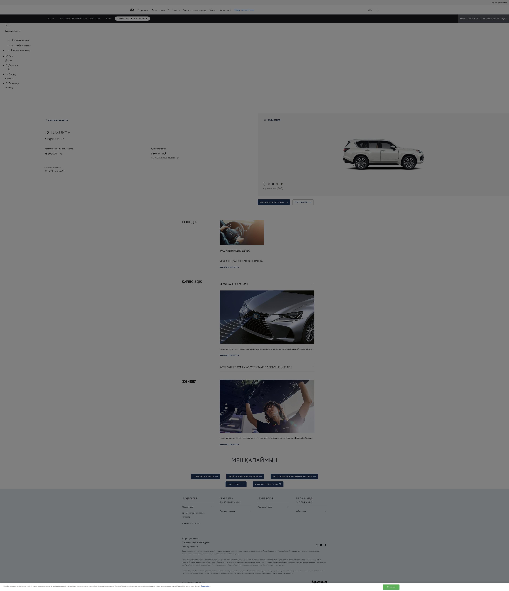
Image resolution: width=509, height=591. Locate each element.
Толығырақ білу (205, 586)
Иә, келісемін (391, 587)
